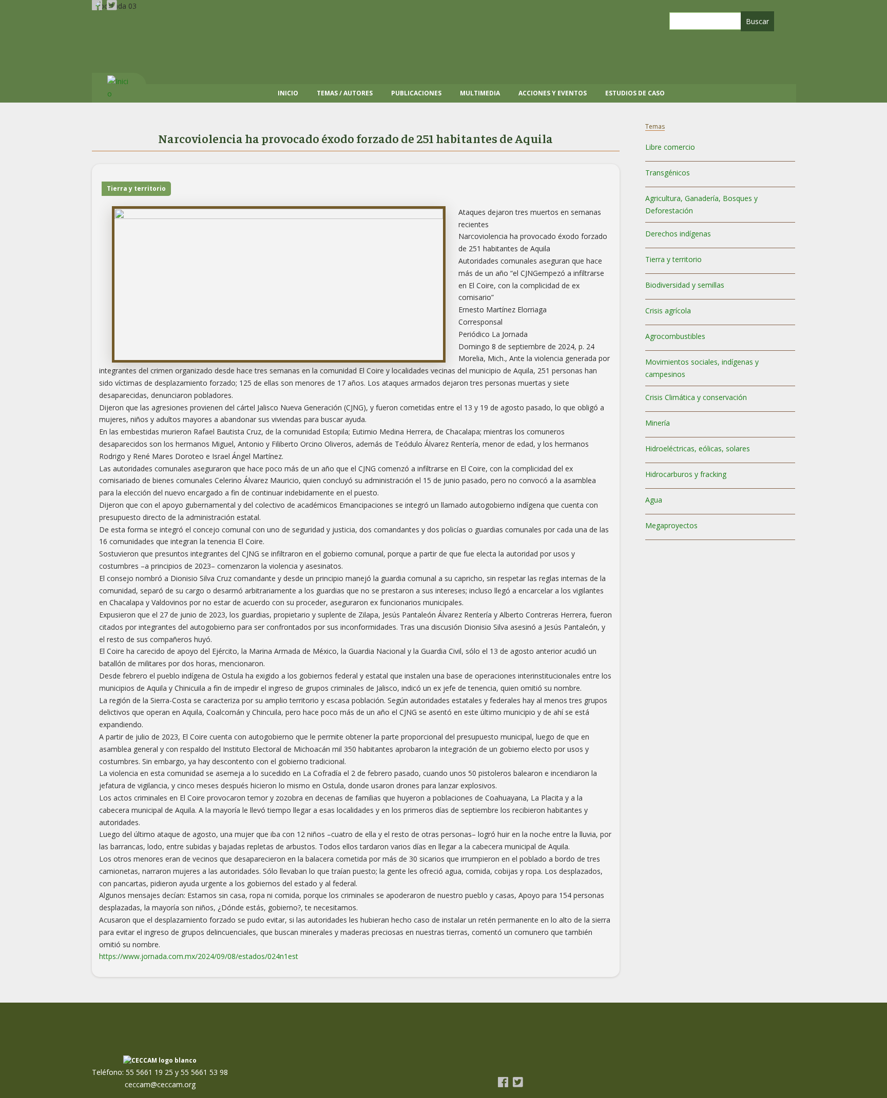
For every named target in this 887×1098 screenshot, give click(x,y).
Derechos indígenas (678, 233)
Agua (653, 500)
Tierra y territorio (136, 188)
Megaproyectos (671, 525)
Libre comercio (670, 147)
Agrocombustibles (675, 336)
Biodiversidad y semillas (684, 285)
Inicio (288, 93)
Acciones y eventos (552, 93)
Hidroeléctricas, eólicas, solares (697, 448)
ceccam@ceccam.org (160, 1084)
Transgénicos (667, 172)
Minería (657, 423)
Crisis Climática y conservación (696, 397)
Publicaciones (416, 93)
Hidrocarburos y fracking (685, 474)
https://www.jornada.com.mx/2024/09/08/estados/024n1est (198, 956)
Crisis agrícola (668, 310)
